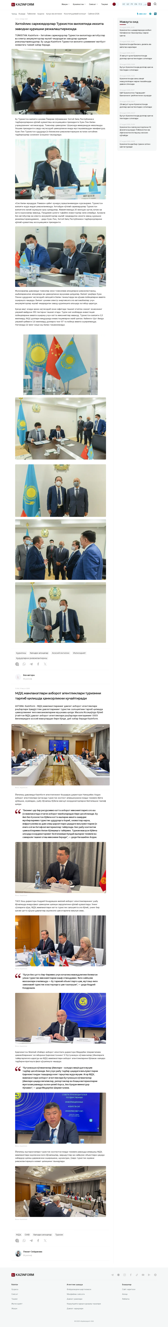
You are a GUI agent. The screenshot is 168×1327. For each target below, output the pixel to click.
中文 (140, 4)
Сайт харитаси (128, 1289)
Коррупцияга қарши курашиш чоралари (84, 1304)
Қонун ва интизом (54, 14)
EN (136, 4)
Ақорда (21, 14)
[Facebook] (38, 664)
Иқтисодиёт (79, 653)
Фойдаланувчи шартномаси (79, 1289)
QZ (128, 4)
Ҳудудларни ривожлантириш (31, 658)
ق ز (145, 4)
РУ (132, 4)
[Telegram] (31, 664)
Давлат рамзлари (74, 1299)
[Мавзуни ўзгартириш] (115, 4)
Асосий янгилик (60, 653)
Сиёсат (14, 1294)
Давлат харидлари (75, 1308)
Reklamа (125, 1299)
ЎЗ (149, 4)
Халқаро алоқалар (39, 653)
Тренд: (14, 14)
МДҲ (18, 1235)
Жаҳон (14, 1308)
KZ (124, 4)
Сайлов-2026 (93, 14)
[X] (45, 664)
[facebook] (131, 1275)
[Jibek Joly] (142, 14)
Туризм (59, 1235)
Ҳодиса (40, 14)
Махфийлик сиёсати (76, 1294)
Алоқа (124, 1294)
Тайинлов (31, 14)
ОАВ (27, 1235)
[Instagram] (17, 664)
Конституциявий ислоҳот (75, 14)
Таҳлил (104, 4)
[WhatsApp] (24, 664)
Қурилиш (21, 653)
